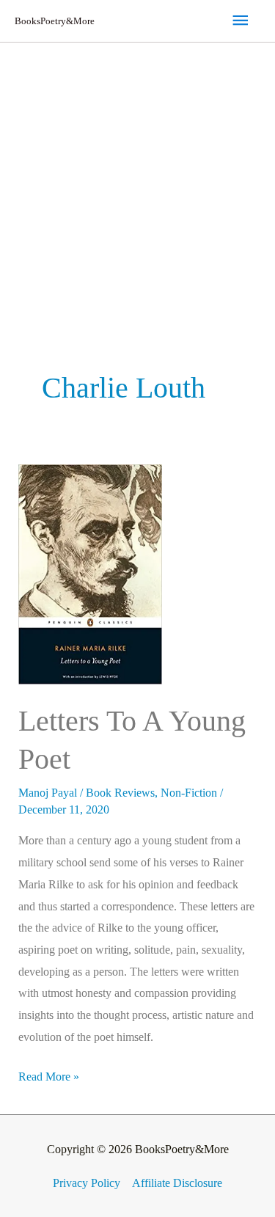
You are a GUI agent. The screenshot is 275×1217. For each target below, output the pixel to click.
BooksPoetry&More (55, 20)
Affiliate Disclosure (177, 1183)
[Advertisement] (137, 187)
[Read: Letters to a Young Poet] (90, 573)
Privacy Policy (86, 1183)
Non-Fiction (189, 792)
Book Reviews (120, 792)
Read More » (48, 1074)
